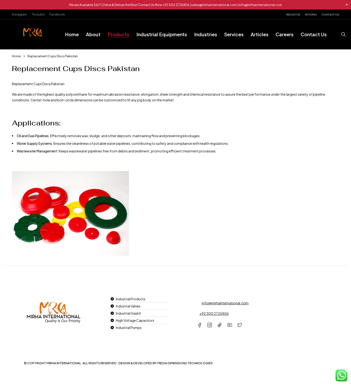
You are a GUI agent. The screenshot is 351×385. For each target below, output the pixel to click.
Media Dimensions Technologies (185, 363)
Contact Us (330, 14)
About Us (293, 14)
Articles (311, 14)
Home (16, 56)
